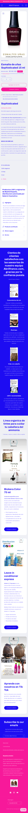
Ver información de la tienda (10, 98)
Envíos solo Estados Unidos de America (13, 750)
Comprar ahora (14, 89)
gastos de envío (6, 73)
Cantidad (3, 76)
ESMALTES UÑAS (6, 107)
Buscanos (5, 743)
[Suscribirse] (23, 736)
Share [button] (4, 179)
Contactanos (6, 746)
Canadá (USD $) (13, 803)
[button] (2, 5)
